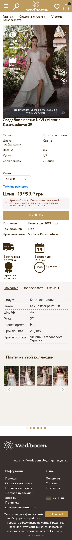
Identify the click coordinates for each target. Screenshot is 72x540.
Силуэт (8, 135)
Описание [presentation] (11, 288)
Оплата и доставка (18, 483)
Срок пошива (12, 161)
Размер (8, 173)
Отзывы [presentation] (53, 288)
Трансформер (12, 229)
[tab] (12, 288)
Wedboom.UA (36, 460)
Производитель (14, 234)
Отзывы (51, 483)
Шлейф (8, 150)
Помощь (11, 478)
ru (62, 498)
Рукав (7, 155)
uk (54, 498)
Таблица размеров (15, 186)
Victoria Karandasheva (43, 234)
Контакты (53, 488)
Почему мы (53, 478)
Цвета (7, 141)
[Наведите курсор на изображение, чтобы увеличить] (36, 71)
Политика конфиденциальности (20, 505)
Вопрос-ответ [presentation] (33, 288)
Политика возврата (18, 488)
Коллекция (10, 223)
